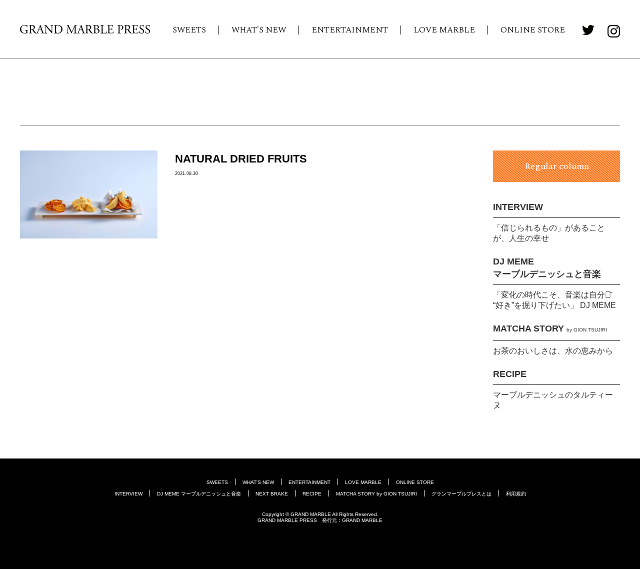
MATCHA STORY (550, 329)
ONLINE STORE (532, 30)
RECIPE (509, 374)
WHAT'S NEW (259, 30)
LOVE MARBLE (444, 30)
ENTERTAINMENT (350, 30)
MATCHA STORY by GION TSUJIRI (376, 493)
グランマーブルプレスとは (462, 493)
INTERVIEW (518, 207)
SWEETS (189, 30)
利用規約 (516, 493)
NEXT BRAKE (272, 493)
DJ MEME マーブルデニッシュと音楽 (199, 493)
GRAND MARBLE (362, 520)
